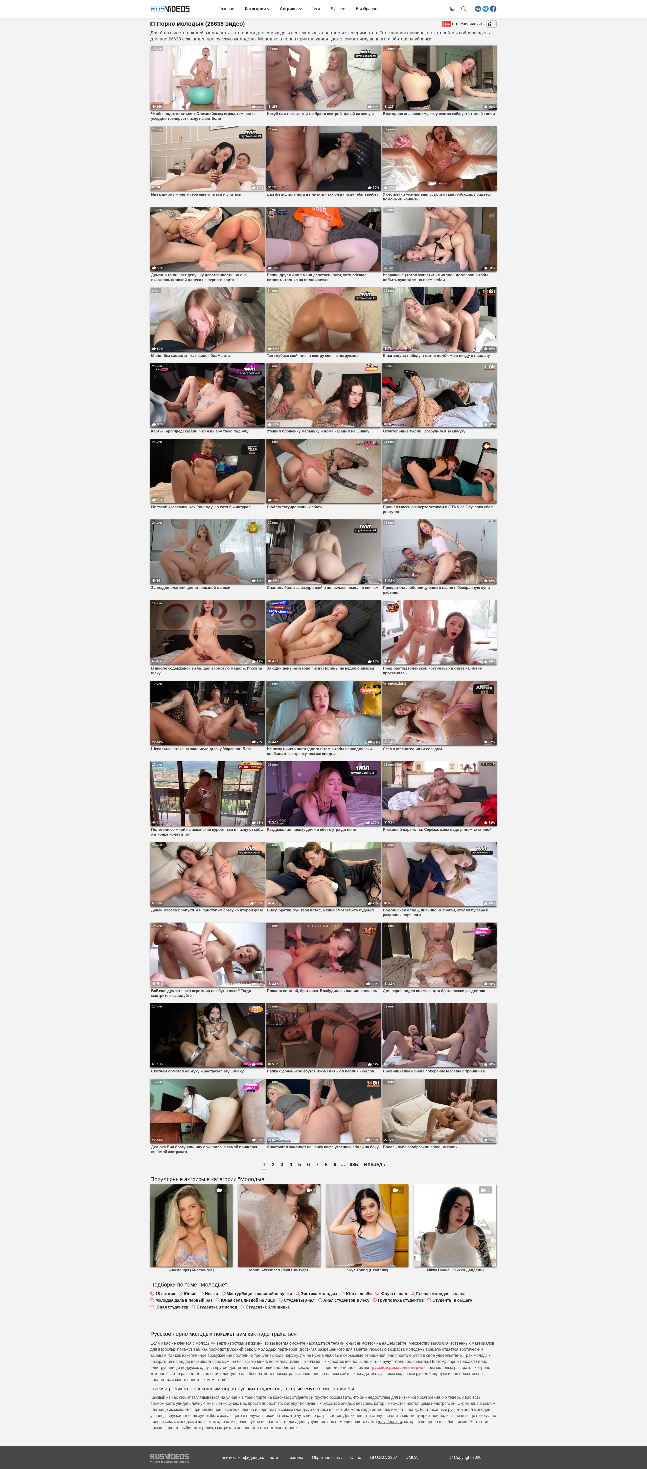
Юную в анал (393, 1294)
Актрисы (289, 9)
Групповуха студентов (401, 1300)
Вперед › (375, 1164)
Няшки (211, 1294)
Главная (226, 9)
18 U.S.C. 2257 (383, 1457)
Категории (255, 9)
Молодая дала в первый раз (183, 1300)
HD (454, 24)
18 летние (165, 1294)
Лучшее (338, 9)
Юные (190, 1294)
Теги (316, 9)
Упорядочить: (473, 24)
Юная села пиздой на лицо (248, 1300)
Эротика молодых (319, 1294)
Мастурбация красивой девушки (259, 1294)
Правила (295, 1457)
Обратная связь (327, 1457)
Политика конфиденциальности (248, 1457)
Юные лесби (359, 1294)
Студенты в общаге (452, 1300)
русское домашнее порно (397, 1367)
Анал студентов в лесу (346, 1300)
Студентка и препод (217, 1307)
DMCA (412, 1457)
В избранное (368, 9)
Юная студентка (171, 1307)
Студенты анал (299, 1300)
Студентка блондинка (268, 1307)
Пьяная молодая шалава (441, 1294)
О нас (355, 1457)
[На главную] (168, 9)
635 (354, 1164)
